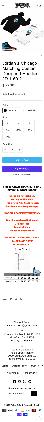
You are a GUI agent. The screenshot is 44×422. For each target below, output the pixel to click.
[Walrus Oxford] (22, 5)
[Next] (41, 56)
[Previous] (2, 56)
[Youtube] (19, 381)
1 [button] (17, 55)
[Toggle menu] (3, 5)
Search (4, 366)
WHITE (32, 110)
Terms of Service (30, 373)
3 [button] (26, 55)
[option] (22, 31)
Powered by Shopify (31, 405)
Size (4, 117)
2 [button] (22, 55)
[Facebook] (14, 381)
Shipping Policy (19, 366)
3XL (30, 129)
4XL (7, 136)
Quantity (7, 144)
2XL (18, 129)
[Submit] (34, 393)
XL (7, 129)
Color (5, 105)
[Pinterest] (29, 381)
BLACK (12, 110)
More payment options (22, 174)
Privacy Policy (12, 373)
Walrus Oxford (17, 94)
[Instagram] (24, 381)
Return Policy (36, 366)
